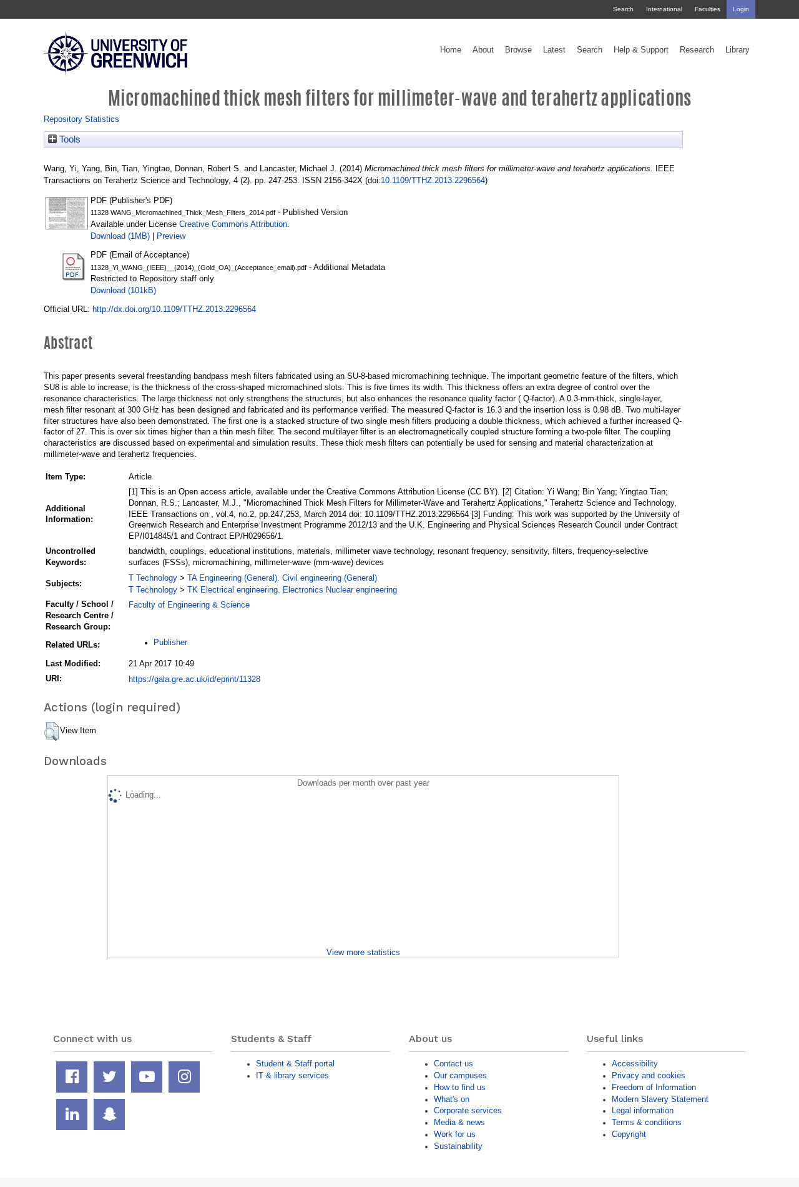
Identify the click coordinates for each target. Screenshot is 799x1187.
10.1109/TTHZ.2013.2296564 (433, 180)
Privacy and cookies (648, 1075)
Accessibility (635, 1063)
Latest (554, 50)
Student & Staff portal (295, 1063)
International (664, 9)
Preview (171, 236)
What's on (451, 1099)
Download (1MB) (120, 236)
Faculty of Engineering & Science (189, 604)
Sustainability (458, 1146)
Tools (69, 139)
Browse (518, 50)
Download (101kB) (123, 290)
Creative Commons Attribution (233, 224)
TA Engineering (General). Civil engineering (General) (282, 578)
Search (623, 9)
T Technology (153, 578)
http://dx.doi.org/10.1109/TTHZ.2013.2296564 (174, 309)
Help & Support (641, 50)
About (483, 50)
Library (737, 50)
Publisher (170, 642)
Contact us (453, 1063)
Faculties (707, 9)
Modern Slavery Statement (660, 1099)
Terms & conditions (647, 1122)
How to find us (460, 1087)
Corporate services (468, 1110)
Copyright (629, 1134)
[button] (51, 731)
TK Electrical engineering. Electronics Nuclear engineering (292, 589)
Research (697, 50)
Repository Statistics (81, 119)
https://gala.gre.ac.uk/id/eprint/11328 (194, 679)
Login (741, 9)
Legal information (643, 1110)
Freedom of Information (654, 1087)
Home (450, 50)
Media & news (459, 1122)
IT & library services (292, 1075)
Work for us (455, 1134)
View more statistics (363, 952)
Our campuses (460, 1075)
